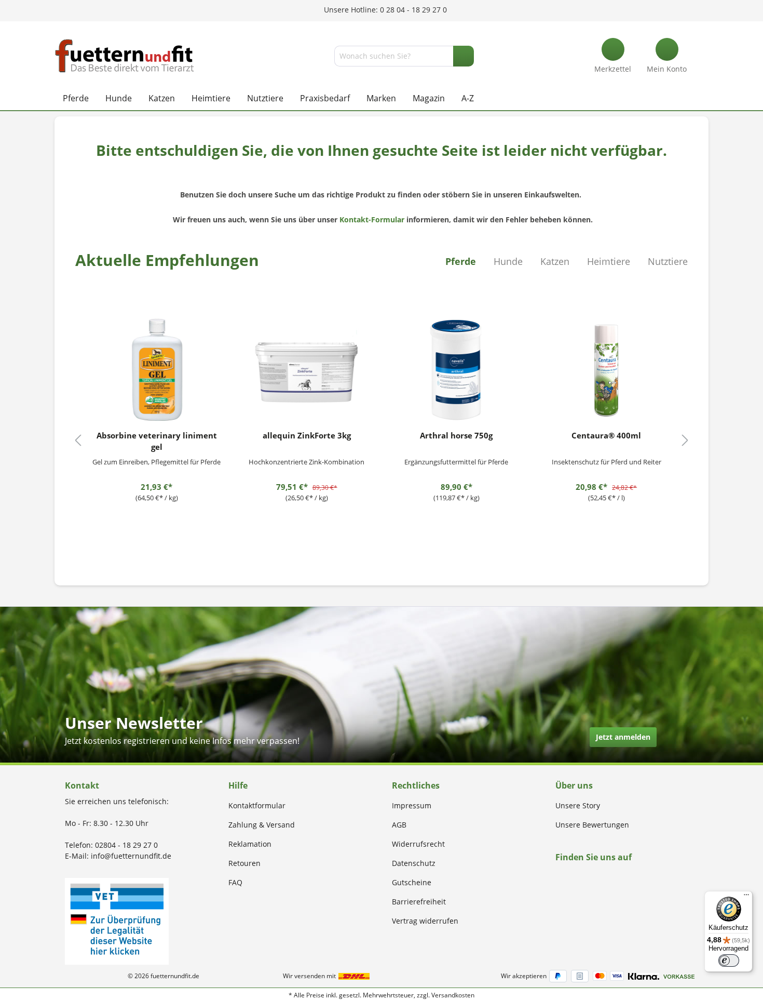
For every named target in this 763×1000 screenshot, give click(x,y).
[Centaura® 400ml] (606, 370)
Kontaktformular (256, 805)
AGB (399, 825)
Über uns (574, 785)
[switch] (728, 960)
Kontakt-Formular (371, 219)
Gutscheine (411, 882)
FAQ (235, 882)
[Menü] (746, 897)
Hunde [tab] (508, 261)
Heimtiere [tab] (608, 261)
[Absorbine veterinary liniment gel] (156, 370)
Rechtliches (416, 785)
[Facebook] (558, 877)
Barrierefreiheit (419, 901)
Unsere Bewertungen (592, 825)
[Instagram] (570, 877)
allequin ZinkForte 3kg (307, 435)
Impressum (411, 805)
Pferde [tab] (460, 261)
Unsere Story (577, 805)
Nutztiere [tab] (668, 261)
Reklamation (249, 844)
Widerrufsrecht (418, 844)
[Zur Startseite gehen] (125, 55)
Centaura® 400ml (606, 435)
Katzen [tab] (554, 261)
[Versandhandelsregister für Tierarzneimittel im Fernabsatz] (117, 920)
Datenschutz (413, 863)
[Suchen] (463, 56)
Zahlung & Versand (261, 825)
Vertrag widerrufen (425, 921)
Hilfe (238, 785)
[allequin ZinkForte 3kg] (306, 370)
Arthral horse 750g (456, 435)
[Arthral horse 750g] (456, 370)
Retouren (244, 863)
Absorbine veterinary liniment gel (157, 441)
